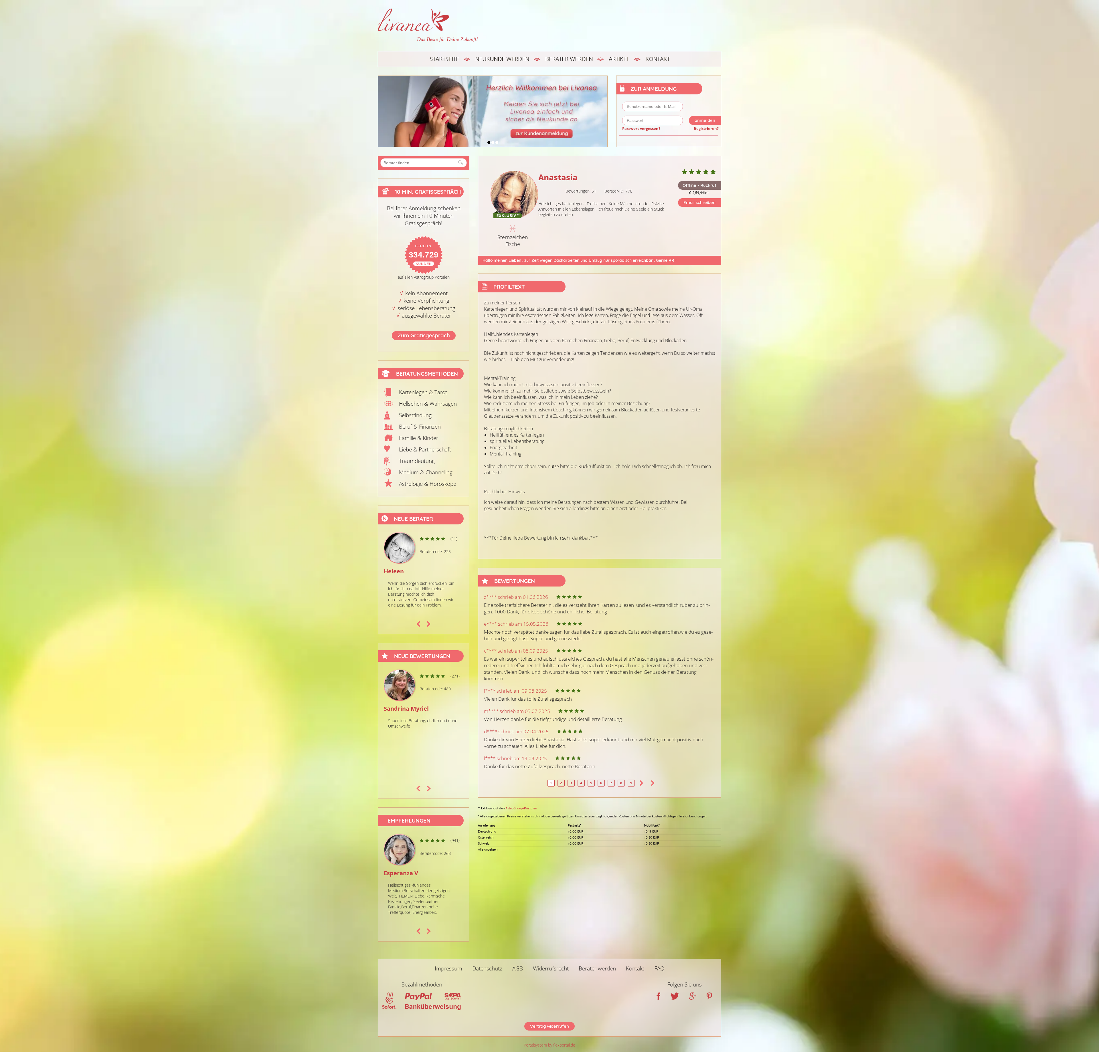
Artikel (619, 59)
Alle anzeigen (487, 849)
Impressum (448, 968)
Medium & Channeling (425, 472)
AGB (517, 968)
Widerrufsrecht (551, 968)
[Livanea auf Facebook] (658, 997)
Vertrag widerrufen (549, 1026)
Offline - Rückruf (699, 185)
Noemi (393, 708)
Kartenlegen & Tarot (423, 392)
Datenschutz (487, 968)
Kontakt (657, 59)
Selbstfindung (415, 415)
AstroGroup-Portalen (521, 808)
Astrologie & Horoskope (427, 484)
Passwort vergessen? (641, 128)
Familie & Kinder (418, 438)
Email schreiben (699, 202)
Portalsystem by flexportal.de (549, 1045)
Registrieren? (706, 128)
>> (653, 783)
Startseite (444, 59)
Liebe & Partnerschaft (425, 449)
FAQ (659, 968)
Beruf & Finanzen (420, 426)
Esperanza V (401, 873)
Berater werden (569, 59)
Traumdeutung (417, 461)
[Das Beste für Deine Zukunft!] (428, 20)
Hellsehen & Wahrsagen (428, 403)
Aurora (394, 571)
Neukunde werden (502, 59)
